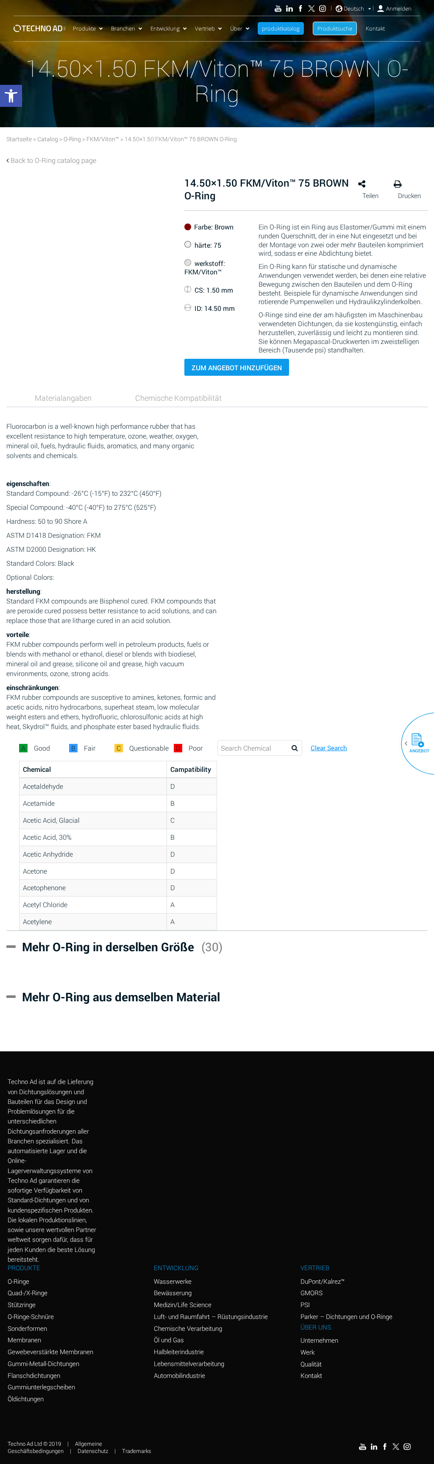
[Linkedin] (289, 8)
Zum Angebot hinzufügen (237, 367)
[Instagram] (322, 8)
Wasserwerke (173, 1281)
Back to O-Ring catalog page (53, 160)
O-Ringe (18, 1281)
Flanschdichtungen (34, 1375)
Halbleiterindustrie (179, 1351)
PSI (305, 1304)
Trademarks (136, 1451)
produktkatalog (281, 28)
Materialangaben (63, 398)
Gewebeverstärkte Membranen (50, 1351)
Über (236, 28)
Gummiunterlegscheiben (41, 1387)
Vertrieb (205, 28)
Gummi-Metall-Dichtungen (43, 1363)
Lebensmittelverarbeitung (189, 1363)
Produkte (84, 28)
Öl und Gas (169, 1339)
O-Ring (72, 139)
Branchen (123, 28)
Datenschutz (93, 1451)
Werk (307, 1352)
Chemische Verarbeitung (188, 1328)
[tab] (63, 398)
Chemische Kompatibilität (178, 398)
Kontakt (375, 28)
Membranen (24, 1339)
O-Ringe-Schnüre (31, 1316)
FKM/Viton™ (102, 139)
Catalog (47, 139)
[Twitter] (311, 8)
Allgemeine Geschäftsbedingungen (55, 1447)
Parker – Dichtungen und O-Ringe (346, 1316)
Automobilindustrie (179, 1375)
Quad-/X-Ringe (27, 1292)
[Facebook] (300, 8)
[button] (414, 743)
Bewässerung (173, 1292)
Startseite (19, 139)
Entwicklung (165, 28)
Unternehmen (319, 1340)
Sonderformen (27, 1328)
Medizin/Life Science (182, 1304)
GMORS (311, 1292)
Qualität (311, 1364)
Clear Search (329, 748)
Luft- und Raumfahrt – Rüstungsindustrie (211, 1316)
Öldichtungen (26, 1398)
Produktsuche (334, 28)
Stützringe (22, 1304)
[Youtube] (278, 8)
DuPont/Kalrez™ (322, 1281)
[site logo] (39, 28)
